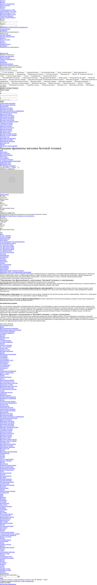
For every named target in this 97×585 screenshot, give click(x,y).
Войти (2, 27)
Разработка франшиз (6, 16)
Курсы (2, 543)
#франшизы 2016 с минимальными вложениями (15, 272)
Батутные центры (5, 473)
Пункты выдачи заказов (7, 401)
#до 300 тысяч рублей (7, 249)
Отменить (15, 88)
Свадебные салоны (6, 124)
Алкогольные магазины (7, 103)
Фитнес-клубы (4, 553)
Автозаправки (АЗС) (6, 360)
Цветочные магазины (7, 118)
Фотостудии (4, 404)
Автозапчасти (4, 366)
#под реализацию (5, 264)
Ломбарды (3, 394)
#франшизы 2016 (5, 164)
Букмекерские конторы (7, 468)
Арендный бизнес (6, 377)
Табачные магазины (6, 123)
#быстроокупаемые (6, 155)
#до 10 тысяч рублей (6, 245)
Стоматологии (4, 483)
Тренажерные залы (6, 556)
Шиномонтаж (4, 362)
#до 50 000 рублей (6, 251)
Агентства (12, 165)
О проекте (3, 562)
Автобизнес (4, 356)
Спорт (2, 550)
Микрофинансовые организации (10, 330)
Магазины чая (4, 143)
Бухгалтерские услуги (7, 381)
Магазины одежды (6, 130)
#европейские (4, 255)
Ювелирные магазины (7, 117)
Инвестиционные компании (9, 328)
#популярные (4, 266)
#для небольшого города (8, 243)
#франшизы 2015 (5, 162)
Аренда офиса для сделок (8, 11)
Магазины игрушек (6, 108)
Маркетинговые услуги (7, 13)
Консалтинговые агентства (9, 383)
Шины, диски (4, 374)
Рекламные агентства (7, 388)
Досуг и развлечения (6, 459)
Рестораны (3, 512)
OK (19, 576)
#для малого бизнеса (6, 159)
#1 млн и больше (5, 235)
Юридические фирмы (7, 380)
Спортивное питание (7, 558)
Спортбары (3, 509)
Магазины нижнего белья (8, 134)
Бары (1, 494)
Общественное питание (7, 491)
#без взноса (3, 152)
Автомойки (3, 357)
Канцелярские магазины (8, 138)
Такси (2, 369)
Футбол (2, 555)
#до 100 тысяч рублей (7, 246)
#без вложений (5, 153)
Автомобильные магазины (8, 112)
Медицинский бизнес (7, 482)
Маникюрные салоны (7, 517)
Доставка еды (4, 492)
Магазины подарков (6, 140)
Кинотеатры (4, 464)
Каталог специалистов (7, 4)
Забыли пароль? (9, 27)
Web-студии (4, 348)
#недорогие (3, 261)
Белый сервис (4, 194)
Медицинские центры (7, 485)
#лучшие (3, 258)
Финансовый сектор (6, 325)
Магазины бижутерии (7, 120)
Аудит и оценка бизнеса (8, 17)
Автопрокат (4, 363)
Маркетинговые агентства (8, 386)
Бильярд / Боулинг (6, 461)
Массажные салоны (6, 523)
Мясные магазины (6, 114)
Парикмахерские (5, 518)
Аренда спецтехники (7, 372)
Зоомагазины (4, 106)
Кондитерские (4, 503)
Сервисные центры (6, 392)
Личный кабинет (5, 35)
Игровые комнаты (6, 479)
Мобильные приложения (8, 354)
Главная (2, 61)
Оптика (2, 456)
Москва (2, 2)
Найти (2, 101)
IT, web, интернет (5, 346)
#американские (5, 238)
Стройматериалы (5, 340)
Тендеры (3, 334)
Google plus (16, 581)
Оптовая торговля (6, 480)
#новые (2, 263)
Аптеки (2, 454)
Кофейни (3, 508)
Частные (5, 165)
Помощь (2, 572)
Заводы (2, 339)
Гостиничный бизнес (7, 526)
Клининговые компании (8, 397)
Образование (4, 541)
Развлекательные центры (8, 465)
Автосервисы (4, 359)
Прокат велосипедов (6, 467)
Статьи (2, 565)
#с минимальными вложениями (10, 161)
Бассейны (3, 477)
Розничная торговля (6, 64)
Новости (3, 7)
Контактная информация (8, 584)
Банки (2, 327)
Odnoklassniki (29, 581)
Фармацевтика (4, 453)
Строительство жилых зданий (9, 534)
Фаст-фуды (3, 505)
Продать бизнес (5, 58)
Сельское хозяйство (6, 342)
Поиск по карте (5, 5)
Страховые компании (7, 333)
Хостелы (3, 529)
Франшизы (3, 30)
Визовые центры (5, 395)
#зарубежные (4, 257)
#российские (4, 269)
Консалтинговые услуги (8, 14)
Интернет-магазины (6, 351)
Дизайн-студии (5, 349)
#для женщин (4, 158)
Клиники (3, 486)
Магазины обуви (5, 132)
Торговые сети (4, 137)
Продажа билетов (5, 476)
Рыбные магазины (6, 126)
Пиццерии (3, 500)
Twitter (23, 581)
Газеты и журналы (6, 345)
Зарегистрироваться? (21, 27)
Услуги (2, 8)
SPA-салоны (4, 521)
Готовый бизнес (5, 29)
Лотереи (2, 474)
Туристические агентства (8, 389)
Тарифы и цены (5, 569)
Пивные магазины (6, 129)
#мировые (3, 260)
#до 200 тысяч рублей (7, 248)
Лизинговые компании (7, 331)
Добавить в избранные (7, 169)
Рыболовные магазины (7, 141)
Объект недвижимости (7, 59)
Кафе (1, 495)
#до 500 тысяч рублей (7, 252)
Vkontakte (3, 581)
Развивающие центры (7, 547)
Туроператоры (4, 406)
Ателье (2, 391)
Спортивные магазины (7, 552)
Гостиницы (3, 527)
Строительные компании (8, 535)
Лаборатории (4, 488)
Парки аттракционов (7, 470)
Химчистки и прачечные (8, 398)
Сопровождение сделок (7, 10)
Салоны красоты (5, 515)
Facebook (10, 581)
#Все (1, 150)
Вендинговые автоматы (7, 105)
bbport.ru (2, 42)
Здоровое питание (6, 506)
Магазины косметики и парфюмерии (12, 111)
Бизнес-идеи (4, 33)
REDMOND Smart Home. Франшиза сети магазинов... (17, 216)
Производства (4, 337)
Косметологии (4, 520)
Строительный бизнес (7, 532)
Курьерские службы (6, 384)
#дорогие (3, 254)
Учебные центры (5, 544)
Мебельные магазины (7, 115)
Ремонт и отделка (5, 537)
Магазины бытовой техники (9, 121)
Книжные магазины (6, 109)
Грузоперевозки (5, 365)
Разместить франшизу (7, 56)
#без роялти (4, 240)
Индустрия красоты (6, 514)
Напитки (3, 497)
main (1, 578)
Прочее (2, 144)
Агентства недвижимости (8, 403)
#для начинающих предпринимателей (12, 241)
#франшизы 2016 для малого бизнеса (12, 270)
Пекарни (3, 499)
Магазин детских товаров (8, 135)
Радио (2, 471)
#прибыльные (4, 267)
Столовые (3, 502)
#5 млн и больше (5, 237)
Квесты (2, 462)
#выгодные (3, 156)
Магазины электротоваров (8, 146)
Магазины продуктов (7, 127)
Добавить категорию (6, 88)
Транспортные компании (8, 371)
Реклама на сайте (5, 570)
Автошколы (4, 368)
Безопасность (4, 573)
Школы (2, 546)
